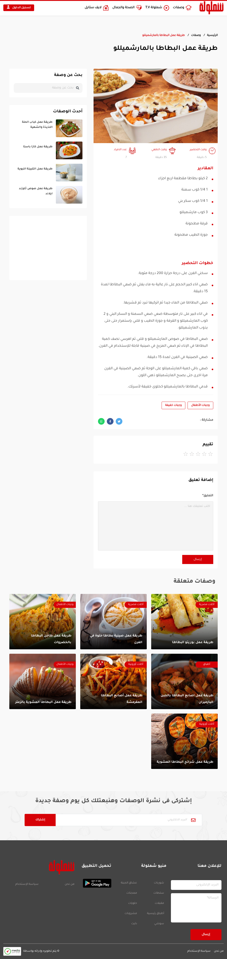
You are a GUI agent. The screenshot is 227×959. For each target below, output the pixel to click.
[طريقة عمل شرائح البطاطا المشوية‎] (184, 741)
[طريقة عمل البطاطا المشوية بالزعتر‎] (42, 681)
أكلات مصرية (206, 604)
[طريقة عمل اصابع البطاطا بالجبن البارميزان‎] (184, 681)
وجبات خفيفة (173, 405)
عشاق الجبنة (129, 883)
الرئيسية (212, 35)
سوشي (159, 923)
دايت (134, 923)
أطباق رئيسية (155, 913)
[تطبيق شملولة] (95, 883)
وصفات (196, 35)
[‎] (48, 128)
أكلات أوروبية (135, 664)
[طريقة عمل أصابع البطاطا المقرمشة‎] (113, 681)
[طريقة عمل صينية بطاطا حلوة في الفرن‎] (113, 621)
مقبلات (159, 903)
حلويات (132, 903)
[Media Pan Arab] (12, 951)
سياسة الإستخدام (27, 884)
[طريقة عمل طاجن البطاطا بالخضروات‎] (42, 621)
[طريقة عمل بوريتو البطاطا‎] (184, 621)
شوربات (159, 883)
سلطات (158, 893)
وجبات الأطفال (200, 405)
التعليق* (207, 495)
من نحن (69, 884)
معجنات (131, 893)
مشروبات (131, 913)
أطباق (206, 664)
